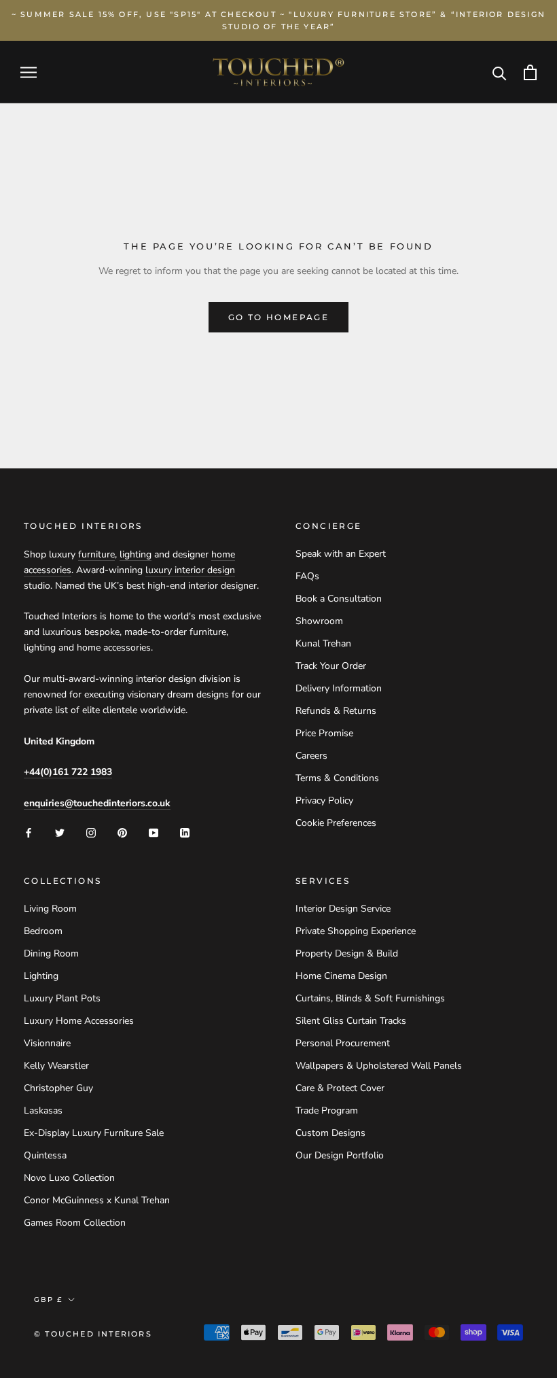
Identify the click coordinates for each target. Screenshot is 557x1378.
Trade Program (326, 1110)
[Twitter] (60, 832)
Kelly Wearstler (56, 1065)
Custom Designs (330, 1132)
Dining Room (51, 953)
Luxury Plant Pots (62, 998)
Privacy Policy (324, 800)
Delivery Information (338, 688)
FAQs (307, 576)
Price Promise (324, 733)
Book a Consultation (338, 598)
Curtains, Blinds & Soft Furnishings (370, 998)
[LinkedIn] (185, 832)
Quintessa (45, 1155)
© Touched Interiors (93, 1334)
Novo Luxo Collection (69, 1177)
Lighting (41, 975)
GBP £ (48, 1299)
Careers (311, 755)
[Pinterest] (122, 832)
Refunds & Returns (335, 710)
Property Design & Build (346, 953)
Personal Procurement (342, 1043)
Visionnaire (47, 1043)
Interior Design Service (343, 908)
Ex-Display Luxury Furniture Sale (94, 1132)
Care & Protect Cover (339, 1088)
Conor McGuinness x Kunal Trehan (97, 1200)
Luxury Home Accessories (79, 1020)
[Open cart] (530, 72)
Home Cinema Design (341, 975)
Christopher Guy (58, 1088)
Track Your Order (330, 665)
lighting (135, 554)
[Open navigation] (28, 72)
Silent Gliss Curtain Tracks (350, 1020)
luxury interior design (190, 570)
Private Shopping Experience (355, 931)
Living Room (50, 908)
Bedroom (43, 931)
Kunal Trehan (323, 643)
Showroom (319, 621)
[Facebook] (28, 832)
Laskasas (43, 1110)
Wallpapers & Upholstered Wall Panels (378, 1065)
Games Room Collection (75, 1222)
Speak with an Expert (340, 553)
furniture (96, 554)
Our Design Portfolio (339, 1155)
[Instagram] (91, 832)
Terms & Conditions (337, 778)
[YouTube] (153, 832)
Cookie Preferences (335, 822)
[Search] (499, 72)
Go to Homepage (278, 317)
